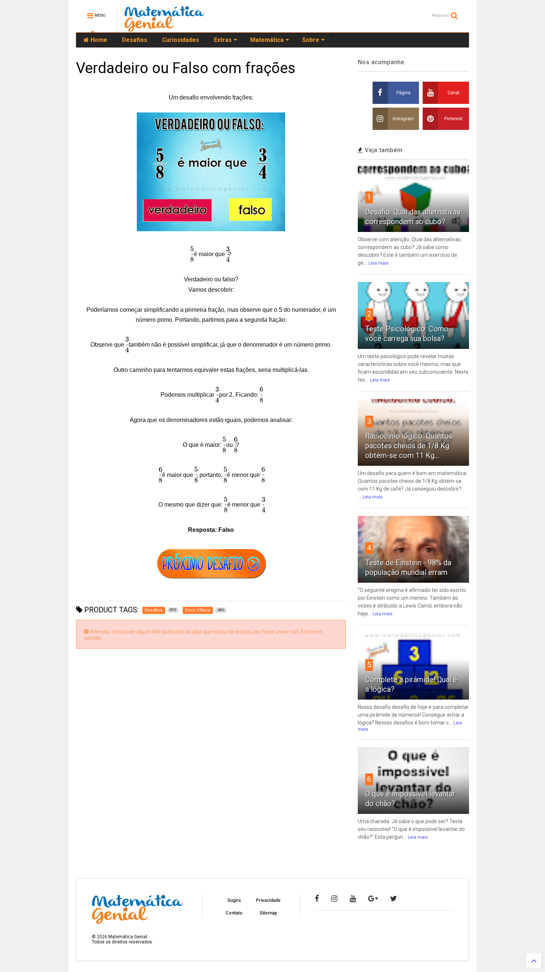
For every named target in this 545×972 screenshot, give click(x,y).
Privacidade (268, 900)
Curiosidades (180, 39)
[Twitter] (393, 898)
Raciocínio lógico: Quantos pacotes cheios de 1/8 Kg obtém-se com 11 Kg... (409, 446)
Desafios (134, 39)
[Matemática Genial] (164, 28)
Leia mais (379, 263)
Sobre (310, 39)
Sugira (234, 900)
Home (98, 39)
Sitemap (268, 913)
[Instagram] (334, 898)
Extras (223, 39)
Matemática (267, 39)
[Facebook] (317, 898)
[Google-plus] (373, 898)
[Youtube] (353, 898)
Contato (233, 913)
